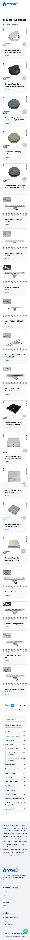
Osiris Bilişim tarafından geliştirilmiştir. (15, 936)
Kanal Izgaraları (20, 839)
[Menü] (26, 4)
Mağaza (5, 895)
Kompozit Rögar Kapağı (11, 825)
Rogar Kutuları (7, 841)
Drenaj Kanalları (16, 836)
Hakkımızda (6, 902)
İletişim (5, 905)
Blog (4, 899)
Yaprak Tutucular (12, 844)
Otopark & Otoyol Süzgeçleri (11, 849)
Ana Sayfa (6, 892)
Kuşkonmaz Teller (15, 855)
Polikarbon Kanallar (18, 847)
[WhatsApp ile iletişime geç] (25, 931)
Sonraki (20, 709)
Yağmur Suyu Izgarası (20, 841)
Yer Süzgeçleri (15, 828)
